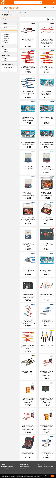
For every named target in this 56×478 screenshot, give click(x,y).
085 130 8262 (5, 468)
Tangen (20, 12)
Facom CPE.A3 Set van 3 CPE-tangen (28, 40)
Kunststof (7, 69)
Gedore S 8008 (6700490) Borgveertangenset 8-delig (47, 143)
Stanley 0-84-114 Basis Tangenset (47, 346)
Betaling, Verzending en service (45, 466)
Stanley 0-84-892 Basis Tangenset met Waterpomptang (28, 372)
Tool (10, 7)
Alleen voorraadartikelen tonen (10, 26)
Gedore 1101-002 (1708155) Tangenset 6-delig (28, 168)
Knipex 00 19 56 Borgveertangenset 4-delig (47, 244)
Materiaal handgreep (8, 64)
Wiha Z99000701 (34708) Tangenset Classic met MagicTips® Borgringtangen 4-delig (28, 427)
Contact (52, 7)
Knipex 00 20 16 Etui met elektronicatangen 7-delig (28, 452)
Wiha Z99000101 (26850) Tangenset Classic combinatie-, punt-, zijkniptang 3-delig (46, 373)
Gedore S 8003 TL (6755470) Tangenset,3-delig (28, 270)
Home (45, 7)
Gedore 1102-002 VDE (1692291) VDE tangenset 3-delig (46, 219)
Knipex (6, 38)
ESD (4, 46)
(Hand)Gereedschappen (11, 12)
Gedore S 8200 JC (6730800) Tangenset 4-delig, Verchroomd (28, 119)
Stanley (6, 40)
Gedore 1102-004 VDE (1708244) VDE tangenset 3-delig (28, 219)
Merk (4, 32)
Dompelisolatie (8, 71)
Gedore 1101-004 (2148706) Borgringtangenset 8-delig (28, 321)
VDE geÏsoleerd (6, 55)
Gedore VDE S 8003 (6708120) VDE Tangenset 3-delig (28, 68)
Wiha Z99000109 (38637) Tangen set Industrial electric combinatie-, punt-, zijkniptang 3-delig (46, 427)
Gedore (7, 36)
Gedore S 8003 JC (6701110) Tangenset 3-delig (28, 93)
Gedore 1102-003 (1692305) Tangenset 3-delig (28, 245)
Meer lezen (47, 475)
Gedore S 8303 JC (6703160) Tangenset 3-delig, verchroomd (47, 93)
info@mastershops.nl (7, 466)
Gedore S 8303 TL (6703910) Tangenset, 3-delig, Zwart (46, 270)
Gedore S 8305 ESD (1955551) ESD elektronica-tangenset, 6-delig (28, 296)
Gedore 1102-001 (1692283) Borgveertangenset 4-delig (28, 194)
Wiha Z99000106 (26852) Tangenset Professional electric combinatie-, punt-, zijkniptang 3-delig (28, 400)
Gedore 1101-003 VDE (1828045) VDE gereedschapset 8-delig (47, 194)
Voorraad (5, 23)
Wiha (6, 42)
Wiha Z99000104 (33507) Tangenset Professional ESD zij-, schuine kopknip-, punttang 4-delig (46, 400)
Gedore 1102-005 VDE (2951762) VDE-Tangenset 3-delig (28, 347)
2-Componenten (9, 67)
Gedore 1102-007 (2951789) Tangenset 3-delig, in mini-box (47, 321)
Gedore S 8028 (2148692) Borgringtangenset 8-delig (46, 295)
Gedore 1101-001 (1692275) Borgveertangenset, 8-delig (47, 168)
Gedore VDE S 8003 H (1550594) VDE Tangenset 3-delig (46, 68)
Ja (5, 49)
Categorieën (6, 19)
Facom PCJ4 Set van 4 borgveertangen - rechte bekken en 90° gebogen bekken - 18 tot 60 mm (47, 41)
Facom (6, 34)
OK (52, 475)
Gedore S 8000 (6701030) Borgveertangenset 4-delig (47, 118)
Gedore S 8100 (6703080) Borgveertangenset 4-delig (28, 143)
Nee (6, 51)
